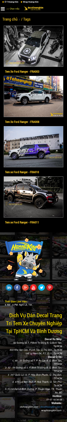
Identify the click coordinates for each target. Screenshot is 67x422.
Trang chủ (10, 19)
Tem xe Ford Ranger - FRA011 (22, 222)
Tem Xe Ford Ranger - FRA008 (22, 122)
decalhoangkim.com (50, 406)
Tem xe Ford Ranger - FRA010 (22, 172)
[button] (3, 8)
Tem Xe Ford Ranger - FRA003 (22, 71)
